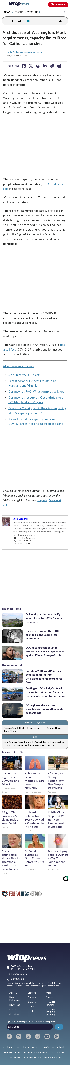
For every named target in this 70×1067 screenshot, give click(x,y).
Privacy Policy (20, 1047)
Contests (32, 992)
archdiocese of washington (17, 742)
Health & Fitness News (30, 728)
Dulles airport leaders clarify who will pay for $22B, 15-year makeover (44, 618)
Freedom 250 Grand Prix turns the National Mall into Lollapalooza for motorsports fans (44, 676)
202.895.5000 (18, 978)
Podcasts (50, 997)
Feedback (7, 1047)
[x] (28, 1036)
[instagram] (18, 1036)
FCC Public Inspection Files (36, 1052)
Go (59, 1026)
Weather (32, 12)
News (7, 12)
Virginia (42, 500)
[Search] (64, 12)
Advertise (14, 1014)
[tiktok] (37, 1036)
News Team (15, 1004)
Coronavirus (9, 728)
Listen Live (18, 21)
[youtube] (47, 1036)
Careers (13, 1009)
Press (48, 992)
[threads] (56, 1036)
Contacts (32, 997)
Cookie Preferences (52, 1057)
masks (51, 745)
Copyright (46, 1047)
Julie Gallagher (15, 52)
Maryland (55, 500)
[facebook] (9, 1036)
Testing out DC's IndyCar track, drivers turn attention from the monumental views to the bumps (45, 692)
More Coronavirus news (18, 366)
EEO (20, 1052)
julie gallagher (37, 745)
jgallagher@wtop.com (33, 52)
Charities (32, 1006)
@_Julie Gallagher (24, 543)
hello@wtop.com (19, 974)
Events (31, 1011)
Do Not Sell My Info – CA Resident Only (24, 1057)
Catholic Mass (41, 742)
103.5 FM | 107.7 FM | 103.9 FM (51, 1012)
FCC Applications (57, 1052)
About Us (13, 992)
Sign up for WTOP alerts (24, 375)
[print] (59, 65)
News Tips (32, 1002)
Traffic (18, 12)
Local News (10, 731)
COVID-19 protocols (16, 745)
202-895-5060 (24, 540)
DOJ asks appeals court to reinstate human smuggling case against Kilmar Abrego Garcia (45, 651)
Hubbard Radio (58, 1047)
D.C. (6, 505)
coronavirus (58, 742)
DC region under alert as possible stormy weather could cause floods (44, 708)
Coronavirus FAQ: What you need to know (36, 391)
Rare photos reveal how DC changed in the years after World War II (42, 634)
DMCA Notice (10, 1052)
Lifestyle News (53, 728)
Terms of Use (34, 1047)
